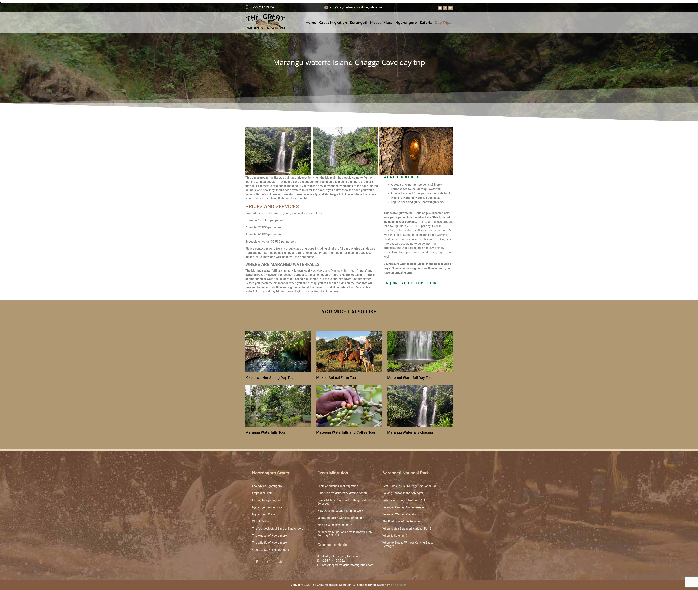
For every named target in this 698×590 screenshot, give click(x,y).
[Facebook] (440, 8)
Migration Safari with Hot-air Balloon (340, 518)
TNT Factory (398, 585)
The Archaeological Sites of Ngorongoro (277, 528)
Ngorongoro (406, 23)
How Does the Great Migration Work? (341, 510)
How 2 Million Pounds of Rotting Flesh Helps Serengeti (346, 501)
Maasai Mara (381, 23)
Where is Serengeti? (395, 535)
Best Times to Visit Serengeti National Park (409, 486)
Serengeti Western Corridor (399, 514)
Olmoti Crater (260, 521)
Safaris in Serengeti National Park (404, 500)
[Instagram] (445, 8)
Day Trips (443, 23)
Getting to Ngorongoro (266, 500)
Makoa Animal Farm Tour (336, 377)
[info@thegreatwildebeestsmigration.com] (326, 7)
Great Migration (333, 23)
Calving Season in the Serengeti (402, 493)
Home (311, 23)
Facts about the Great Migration (337, 486)
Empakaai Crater (262, 493)
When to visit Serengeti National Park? (406, 528)
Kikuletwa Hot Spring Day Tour (270, 377)
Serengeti (358, 23)
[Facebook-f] (256, 561)
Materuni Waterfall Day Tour (410, 377)
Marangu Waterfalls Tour (265, 432)
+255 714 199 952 (262, 7)
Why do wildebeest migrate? (335, 525)
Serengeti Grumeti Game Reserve (403, 507)
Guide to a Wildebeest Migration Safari (342, 493)
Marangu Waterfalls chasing (410, 432)
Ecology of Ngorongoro (267, 486)
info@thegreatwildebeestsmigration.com (357, 7)
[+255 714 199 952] (247, 7)
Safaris (426, 23)
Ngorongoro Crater (264, 514)
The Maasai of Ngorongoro (269, 535)
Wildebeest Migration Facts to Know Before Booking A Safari (345, 533)
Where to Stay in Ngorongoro (270, 549)
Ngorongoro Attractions (267, 507)
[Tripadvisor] (450, 8)
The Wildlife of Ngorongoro (269, 542)
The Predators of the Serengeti (401, 521)
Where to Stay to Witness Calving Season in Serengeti (410, 544)
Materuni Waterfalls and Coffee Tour (345, 432)
